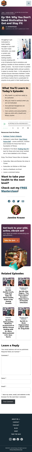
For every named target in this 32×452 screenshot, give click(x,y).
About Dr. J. (16, 419)
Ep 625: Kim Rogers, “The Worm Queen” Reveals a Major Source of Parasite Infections (23, 297)
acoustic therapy (10, 12)
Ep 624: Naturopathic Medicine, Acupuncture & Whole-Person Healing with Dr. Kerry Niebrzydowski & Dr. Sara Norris (8, 328)
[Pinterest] (22, 439)
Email (3, 386)
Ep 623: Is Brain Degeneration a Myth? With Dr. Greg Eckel (23, 325)
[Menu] (28, 3)
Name (3, 378)
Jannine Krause (12, 26)
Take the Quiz (9, 240)
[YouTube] (14, 439)
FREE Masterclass (14, 189)
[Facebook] (18, 439)
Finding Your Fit (23, 149)
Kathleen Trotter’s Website (12, 136)
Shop (16, 431)
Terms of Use (19, 449)
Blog (16, 428)
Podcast (8, 288)
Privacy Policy (13, 449)
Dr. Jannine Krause (4, 3)
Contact (16, 422)
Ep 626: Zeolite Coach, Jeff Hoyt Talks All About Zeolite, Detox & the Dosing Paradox (8, 296)
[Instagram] (10, 439)
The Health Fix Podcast (23, 288)
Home (3, 12)
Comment (5, 355)
